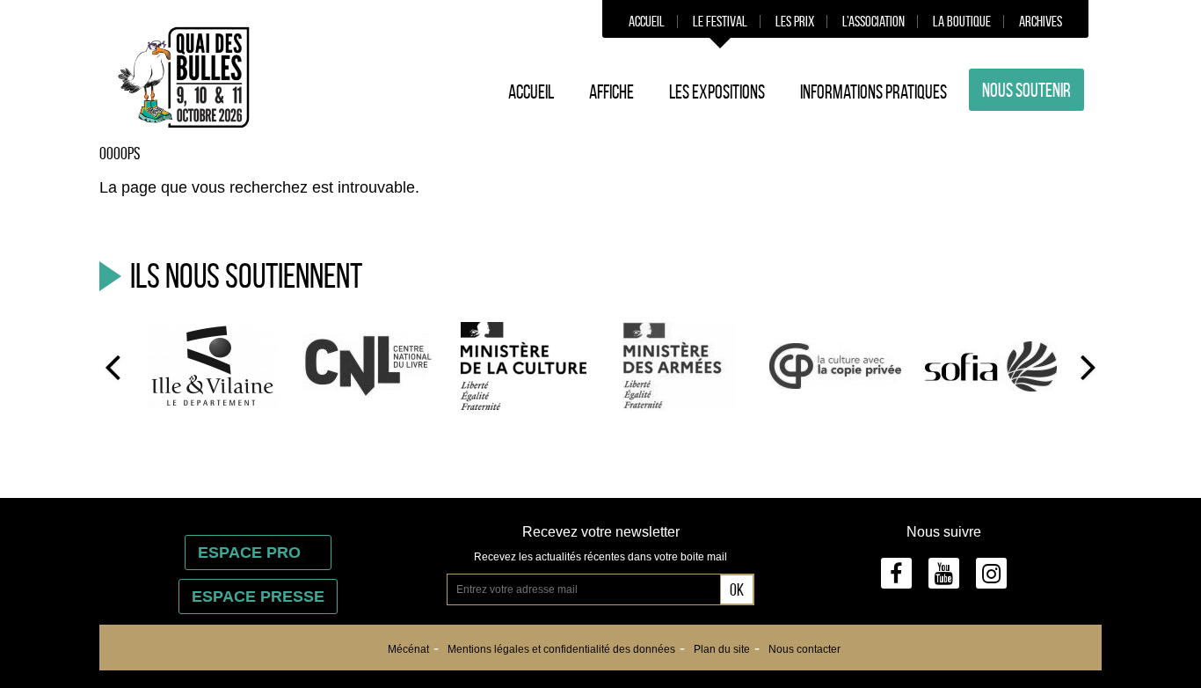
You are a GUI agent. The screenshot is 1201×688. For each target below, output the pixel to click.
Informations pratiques (873, 91)
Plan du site (722, 649)
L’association (873, 21)
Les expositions (717, 91)
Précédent (112, 366)
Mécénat (408, 649)
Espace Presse (258, 596)
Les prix (794, 21)
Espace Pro (258, 552)
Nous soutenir (1026, 89)
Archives (1040, 21)
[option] (212, 365)
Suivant (1088, 366)
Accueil (647, 21)
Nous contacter (804, 649)
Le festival (720, 21)
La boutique (962, 21)
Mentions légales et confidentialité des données (561, 649)
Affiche (611, 91)
